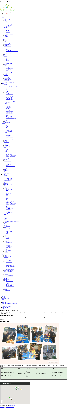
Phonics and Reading (9, 97)
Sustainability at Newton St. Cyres (11, 118)
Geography (7, 194)
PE (6, 197)
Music (7, 196)
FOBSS (7, 31)
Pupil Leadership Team (9, 99)
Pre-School (5, 227)
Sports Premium (6, 279)
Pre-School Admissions (7, 291)
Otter (6, 125)
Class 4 (7, 89)
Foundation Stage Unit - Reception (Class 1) (12, 86)
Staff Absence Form (9, 285)
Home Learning (6, 45)
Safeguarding (8, 245)
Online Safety (8, 32)
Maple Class (7, 57)
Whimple (3, 234)
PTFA (7, 206)
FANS (7, 115)
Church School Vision (7, 145)
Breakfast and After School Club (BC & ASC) (10, 76)
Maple (7, 148)
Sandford (3, 123)
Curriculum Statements (9, 23)
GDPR (5, 258)
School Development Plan (8, 53)
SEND (5, 277)
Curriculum (5, 61)
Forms (7, 70)
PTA (6, 244)
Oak (6, 150)
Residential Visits (6, 274)
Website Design (2, 407)
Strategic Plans (6, 287)
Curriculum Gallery (8, 100)
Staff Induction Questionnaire (10, 286)
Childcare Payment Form (7, 256)
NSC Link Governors (9, 116)
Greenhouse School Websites (10, 407)
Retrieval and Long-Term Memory (11, 95)
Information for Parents (7, 28)
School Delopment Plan (9, 72)
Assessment (7, 62)
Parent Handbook (8, 71)
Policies (7, 233)
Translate (9, 13)
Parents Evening (6, 173)
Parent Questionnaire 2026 (8, 271)
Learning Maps (8, 129)
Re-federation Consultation (10, 269)
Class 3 (7, 88)
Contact (7, 232)
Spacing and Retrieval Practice (10, 96)
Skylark (7, 22)
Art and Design (8, 191)
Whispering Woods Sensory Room (9, 82)
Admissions (5, 40)
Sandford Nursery (6, 142)
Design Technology (8, 193)
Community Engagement (9, 113)
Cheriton (3, 55)
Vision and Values (8, 50)
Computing (7, 192)
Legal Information (12, 405)
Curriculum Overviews (9, 25)
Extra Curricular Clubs (7, 44)
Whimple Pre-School (9, 249)
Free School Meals (8, 268)
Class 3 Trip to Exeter (9, 104)
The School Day (8, 107)
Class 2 (7, 87)
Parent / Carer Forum (9, 211)
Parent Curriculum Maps (9, 24)
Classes (5, 20)
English (7, 190)
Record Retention (8, 260)
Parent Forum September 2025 (10, 166)
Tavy (6, 127)
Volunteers (5, 289)
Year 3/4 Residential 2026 (9, 275)
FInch (7, 21)
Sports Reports (8, 226)
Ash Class (7, 58)
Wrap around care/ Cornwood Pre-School (12, 51)
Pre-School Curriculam (9, 231)
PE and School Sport (9, 98)
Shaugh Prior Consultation (8, 278)
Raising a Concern (6, 273)
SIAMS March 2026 (7, 220)
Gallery (5, 65)
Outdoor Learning (8, 26)
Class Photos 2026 (6, 77)
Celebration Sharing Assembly (10, 110)
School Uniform (8, 29)
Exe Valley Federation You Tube (10, 265)
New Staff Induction (9, 283)
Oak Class (7, 59)
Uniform (7, 49)
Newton (3, 83)
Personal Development (9, 153)
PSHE (7, 198)
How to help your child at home (10, 266)
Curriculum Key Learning (9, 94)
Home (3, 17)
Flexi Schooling (8, 30)
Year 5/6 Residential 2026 (9, 276)
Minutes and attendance (9, 263)
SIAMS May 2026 (6, 170)
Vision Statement (8, 69)
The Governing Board (9, 262)
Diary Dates (5, 27)
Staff (4, 54)
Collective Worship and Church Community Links (11, 221)
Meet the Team (8, 228)
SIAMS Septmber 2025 (7, 37)
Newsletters (5, 35)
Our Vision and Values (7, 19)
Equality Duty (6, 257)
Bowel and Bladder (7, 290)
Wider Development (9, 63)
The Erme (3, 174)
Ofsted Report (6, 36)
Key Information (4, 254)
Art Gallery (3, 305)
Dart (6, 128)
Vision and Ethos (8, 164)
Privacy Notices (8, 259)
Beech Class (7, 60)
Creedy (7, 126)
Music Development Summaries (8, 270)
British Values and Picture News (10, 201)
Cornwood (3, 39)
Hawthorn (7, 149)
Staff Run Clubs (8, 91)
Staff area (5, 280)
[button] (3, 15)
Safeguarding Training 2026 (10, 284)
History (7, 195)
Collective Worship (7, 146)
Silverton (3, 143)
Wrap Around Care (6, 172)
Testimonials (7, 213)
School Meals (8, 33)
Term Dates (5, 38)
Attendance (5, 255)
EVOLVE (7, 282)
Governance (6, 261)
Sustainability (6, 81)
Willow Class (8, 240)
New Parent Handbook (9, 112)
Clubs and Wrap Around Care (6, 306)
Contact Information (7, 78)
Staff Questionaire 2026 (9, 281)
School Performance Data (9, 34)
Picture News (8, 267)
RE (6, 199)
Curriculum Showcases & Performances (11, 101)
